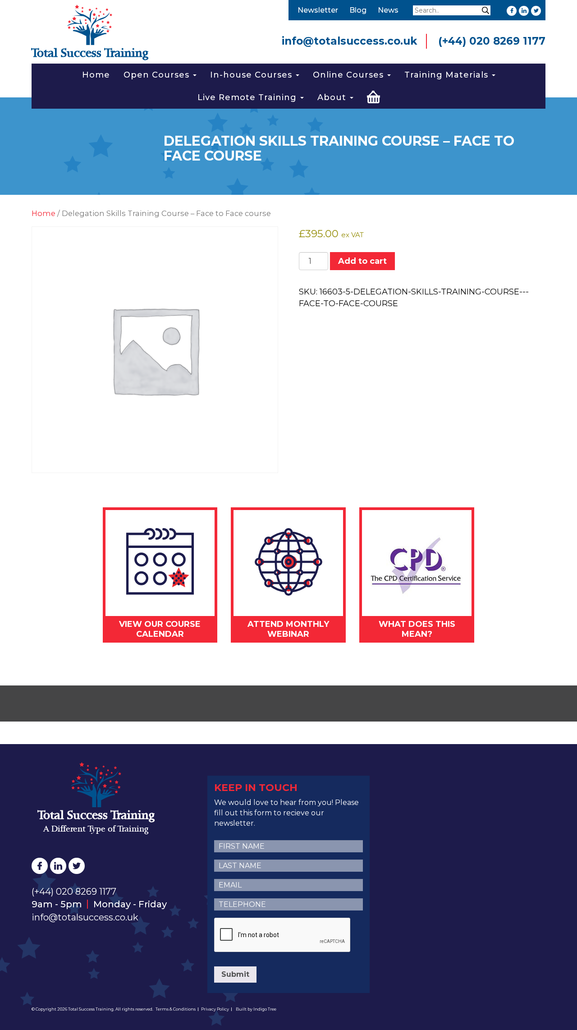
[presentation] (282, 935)
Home (96, 75)
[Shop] (373, 95)
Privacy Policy (215, 1009)
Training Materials (447, 75)
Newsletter (318, 10)
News (388, 10)
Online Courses (349, 75)
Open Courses (158, 75)
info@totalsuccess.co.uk (349, 41)
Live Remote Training (248, 97)
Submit (235, 974)
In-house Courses (252, 75)
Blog (357, 10)
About (333, 97)
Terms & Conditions (176, 1009)
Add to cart (362, 261)
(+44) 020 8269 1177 (491, 41)
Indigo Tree (264, 1009)
